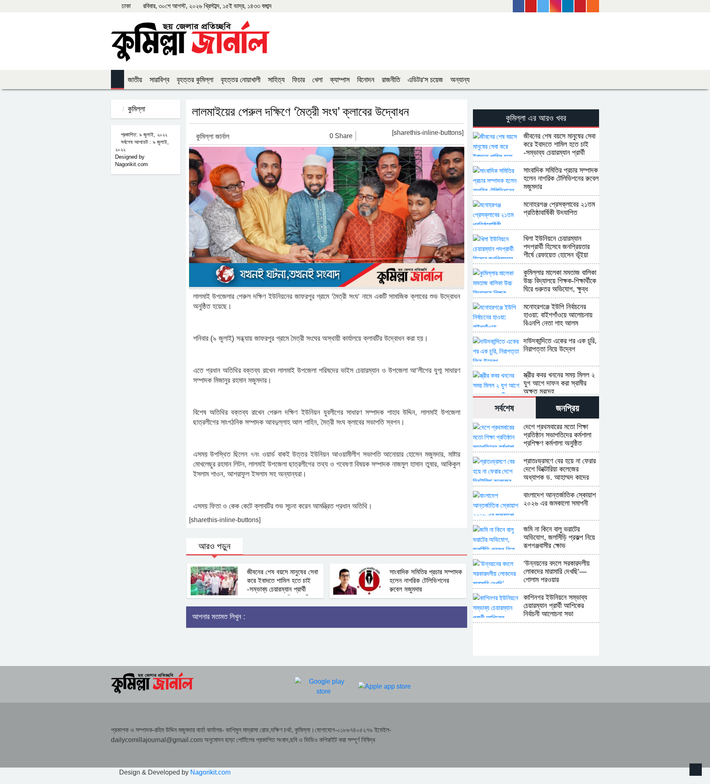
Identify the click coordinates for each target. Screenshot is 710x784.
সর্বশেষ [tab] (504, 408)
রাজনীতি (391, 80)
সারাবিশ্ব (159, 80)
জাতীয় (135, 80)
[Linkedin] (568, 6)
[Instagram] (556, 6)
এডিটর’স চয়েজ (425, 80)
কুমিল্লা (136, 109)
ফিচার (298, 80)
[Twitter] (543, 6)
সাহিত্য (276, 80)
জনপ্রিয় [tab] (567, 408)
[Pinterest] (580, 6)
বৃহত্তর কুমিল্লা (195, 80)
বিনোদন (365, 80)
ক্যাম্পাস (340, 80)
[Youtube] (531, 6)
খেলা (317, 80)
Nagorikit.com (210, 772)
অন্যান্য (460, 80)
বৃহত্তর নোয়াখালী (240, 80)
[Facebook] (519, 6)
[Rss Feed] (593, 6)
